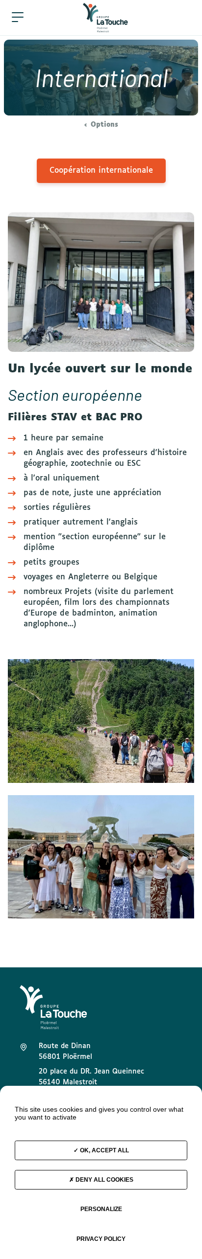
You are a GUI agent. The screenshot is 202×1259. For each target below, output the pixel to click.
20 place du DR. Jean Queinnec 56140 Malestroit (91, 1077)
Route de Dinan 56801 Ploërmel (65, 1051)
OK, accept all (103, 1150)
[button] (18, 17)
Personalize (101, 1209)
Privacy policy (101, 1239)
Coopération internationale (101, 170)
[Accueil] (105, 17)
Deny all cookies (103, 1179)
